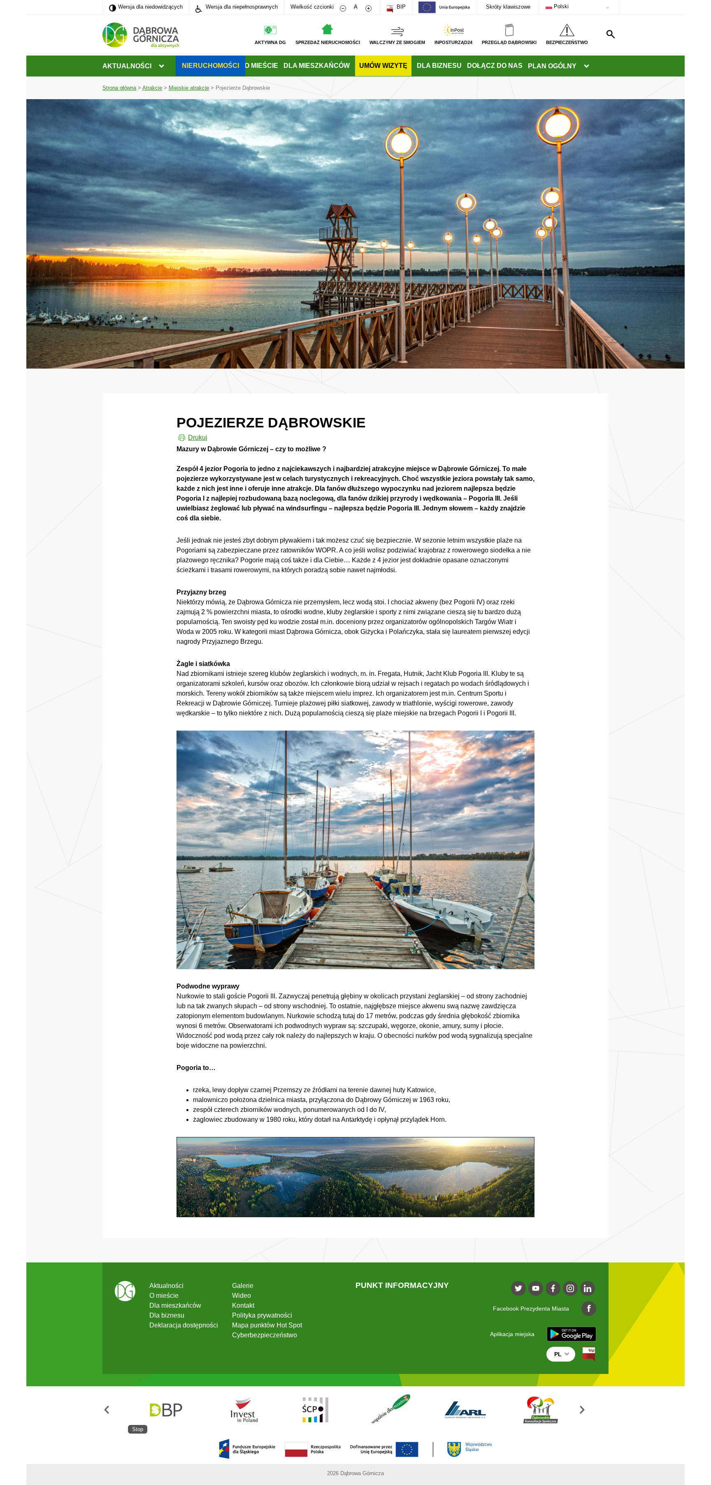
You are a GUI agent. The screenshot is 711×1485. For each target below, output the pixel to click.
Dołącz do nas (495, 65)
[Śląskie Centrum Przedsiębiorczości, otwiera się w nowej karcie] (240, 1410)
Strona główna (119, 88)
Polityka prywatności (262, 1315)
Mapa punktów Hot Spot (267, 1325)
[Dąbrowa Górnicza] (140, 35)
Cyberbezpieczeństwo (264, 1335)
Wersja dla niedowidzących (146, 6)
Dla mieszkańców (316, 65)
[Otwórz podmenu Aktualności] (161, 66)
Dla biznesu (439, 65)
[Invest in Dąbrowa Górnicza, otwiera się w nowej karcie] (540, 1410)
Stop (137, 1429)
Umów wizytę (383, 65)
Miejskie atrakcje (189, 88)
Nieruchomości (210, 65)
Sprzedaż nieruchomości (327, 42)
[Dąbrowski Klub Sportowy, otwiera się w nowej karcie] (465, 1410)
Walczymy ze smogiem (397, 42)
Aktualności (126, 66)
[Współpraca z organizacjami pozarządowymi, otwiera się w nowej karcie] (315, 1410)
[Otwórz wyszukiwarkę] (610, 34)
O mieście (261, 65)
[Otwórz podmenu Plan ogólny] (586, 66)
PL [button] (558, 1354)
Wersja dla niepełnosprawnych (241, 7)
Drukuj (197, 437)
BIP (400, 7)
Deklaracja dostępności (183, 1325)
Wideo (241, 1295)
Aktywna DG (270, 42)
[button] (115, 1410)
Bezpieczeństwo (567, 42)
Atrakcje (152, 88)
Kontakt (243, 1305)
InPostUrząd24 (453, 42)
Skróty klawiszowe (508, 7)
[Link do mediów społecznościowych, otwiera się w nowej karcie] (518, 1288)
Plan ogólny (552, 66)
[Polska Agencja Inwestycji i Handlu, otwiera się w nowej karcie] (165, 1410)
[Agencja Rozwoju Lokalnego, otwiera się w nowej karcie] (390, 1410)
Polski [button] (560, 6)
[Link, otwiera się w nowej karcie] (588, 1354)
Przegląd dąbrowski (509, 42)
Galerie (242, 1285)
